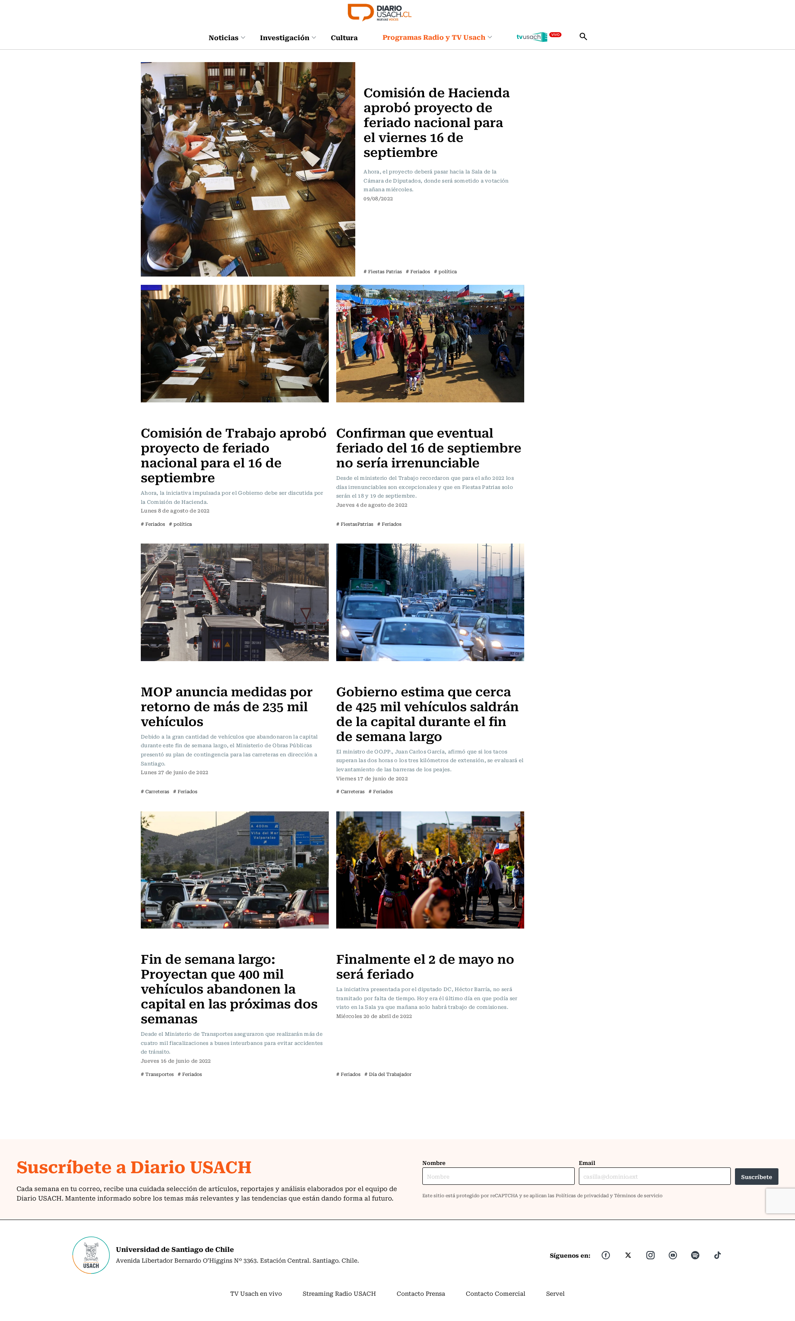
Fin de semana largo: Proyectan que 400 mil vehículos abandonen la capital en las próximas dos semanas (229, 987)
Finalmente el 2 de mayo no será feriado (425, 965)
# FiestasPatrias (354, 523)
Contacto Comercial (495, 1293)
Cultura (344, 37)
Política (377, 67)
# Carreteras (155, 791)
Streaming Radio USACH (339, 1293)
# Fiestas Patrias (383, 271)
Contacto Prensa (421, 1293)
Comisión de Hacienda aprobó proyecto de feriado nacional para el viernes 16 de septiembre (437, 121)
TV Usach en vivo (256, 1293)
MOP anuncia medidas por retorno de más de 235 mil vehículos (227, 705)
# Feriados (418, 271)
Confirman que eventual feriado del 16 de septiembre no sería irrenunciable (428, 447)
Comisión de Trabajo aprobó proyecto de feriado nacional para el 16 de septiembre (234, 454)
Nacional (351, 415)
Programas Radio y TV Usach (434, 36)
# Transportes (157, 1074)
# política (445, 271)
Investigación (284, 37)
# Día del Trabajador (388, 1074)
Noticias (223, 37)
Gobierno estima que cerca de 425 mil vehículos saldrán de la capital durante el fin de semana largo (427, 713)
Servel (555, 1293)
